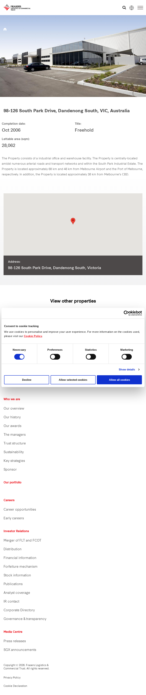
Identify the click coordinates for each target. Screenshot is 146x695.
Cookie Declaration (15, 686)
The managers (15, 435)
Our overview (14, 408)
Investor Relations (16, 531)
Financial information (20, 558)
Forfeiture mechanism (21, 567)
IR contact (11, 601)
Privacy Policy (12, 678)
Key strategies (14, 461)
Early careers (14, 518)
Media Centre (13, 632)
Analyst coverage (17, 593)
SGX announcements (20, 650)
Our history (12, 417)
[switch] (55, 357)
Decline (26, 379)
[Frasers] (15, 7)
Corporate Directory (19, 610)
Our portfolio (12, 482)
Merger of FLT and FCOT (22, 540)
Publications (13, 584)
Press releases (15, 641)
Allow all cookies (119, 379)
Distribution (13, 549)
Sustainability (14, 452)
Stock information (17, 575)
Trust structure (15, 443)
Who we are (12, 399)
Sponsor (10, 469)
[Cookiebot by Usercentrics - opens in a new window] (126, 313)
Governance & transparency (25, 619)
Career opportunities (20, 509)
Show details (127, 369)
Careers (9, 500)
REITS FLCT (5, 29)
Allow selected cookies (73, 379)
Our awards (12, 426)
